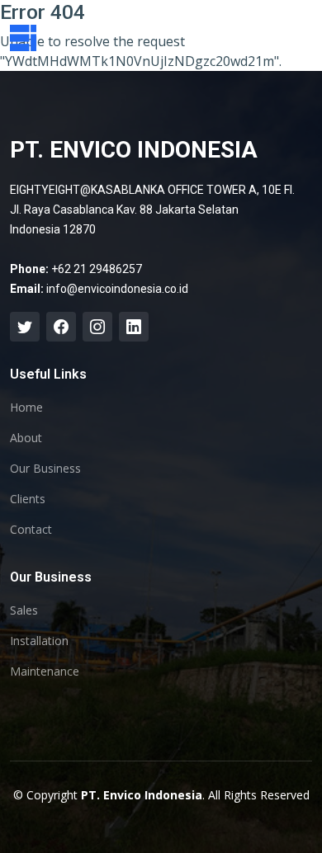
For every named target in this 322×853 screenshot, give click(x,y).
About (26, 438)
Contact (31, 529)
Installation (39, 641)
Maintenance (44, 671)
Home (26, 407)
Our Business (45, 468)
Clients (27, 499)
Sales (24, 610)
